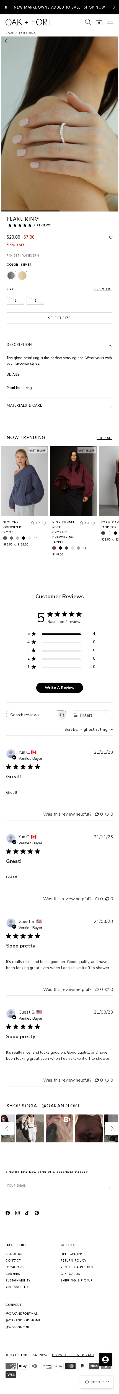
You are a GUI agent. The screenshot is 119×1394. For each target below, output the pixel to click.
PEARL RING (27, 33)
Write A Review (59, 687)
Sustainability (18, 1280)
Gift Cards (70, 1274)
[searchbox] (31, 714)
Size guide (103, 289)
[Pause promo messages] (6, 7)
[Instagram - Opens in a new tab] (17, 1213)
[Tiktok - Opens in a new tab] (27, 1213)
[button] (114, 7)
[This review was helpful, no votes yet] (97, 814)
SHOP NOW (94, 7)
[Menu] (110, 21)
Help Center (71, 1254)
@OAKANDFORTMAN (22, 1313)
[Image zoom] (7, 42)
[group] (24, 497)
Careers (13, 1274)
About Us (14, 1254)
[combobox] (88, 729)
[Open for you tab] (105, 1359)
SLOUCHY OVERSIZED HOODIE (12, 527)
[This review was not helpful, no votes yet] (107, 814)
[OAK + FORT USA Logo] (29, 22)
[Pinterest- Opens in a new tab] (37, 1213)
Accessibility (17, 1287)
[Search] (88, 21)
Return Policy (73, 1260)
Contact (13, 1260)
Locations (15, 1267)
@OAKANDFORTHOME (23, 1320)
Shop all (104, 438)
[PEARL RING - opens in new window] (59, 124)
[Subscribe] (109, 1187)
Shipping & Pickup (76, 1280)
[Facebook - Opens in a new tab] (8, 1213)
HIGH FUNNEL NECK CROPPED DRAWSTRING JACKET (63, 532)
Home (10, 33)
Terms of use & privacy (73, 1355)
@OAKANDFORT (18, 1327)
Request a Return (77, 1267)
